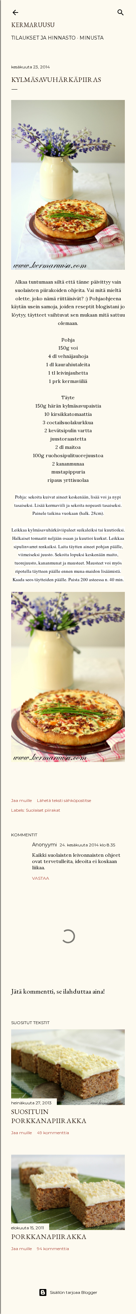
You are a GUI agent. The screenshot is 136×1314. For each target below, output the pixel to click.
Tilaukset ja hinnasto (43, 38)
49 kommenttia (53, 1132)
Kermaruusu (33, 25)
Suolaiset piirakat (43, 810)
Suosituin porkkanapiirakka (48, 1116)
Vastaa (40, 878)
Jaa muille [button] (21, 800)
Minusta (92, 38)
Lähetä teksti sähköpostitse (64, 800)
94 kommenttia (53, 1248)
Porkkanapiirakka (48, 1236)
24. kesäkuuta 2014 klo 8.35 (87, 844)
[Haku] (120, 11)
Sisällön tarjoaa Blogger (73, 1292)
